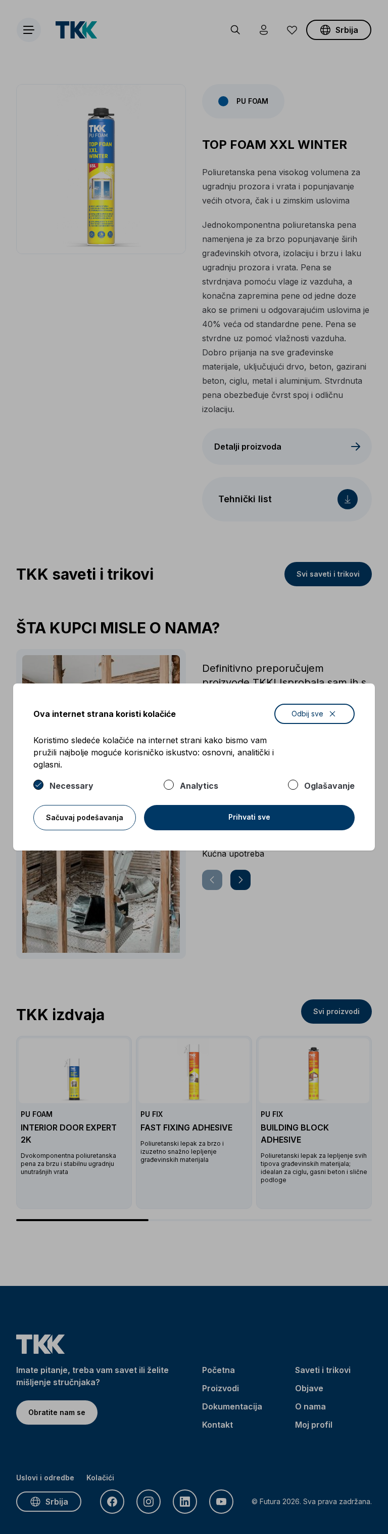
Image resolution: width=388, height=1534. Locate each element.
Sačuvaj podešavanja (84, 817)
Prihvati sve (249, 817)
